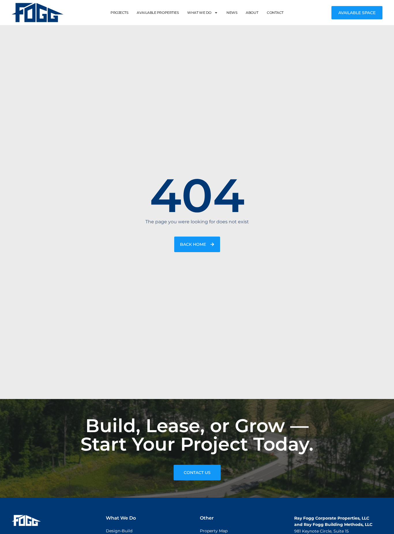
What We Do (199, 12)
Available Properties (158, 12)
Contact (275, 12)
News (231, 12)
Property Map (214, 530)
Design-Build (119, 530)
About (252, 12)
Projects (119, 12)
